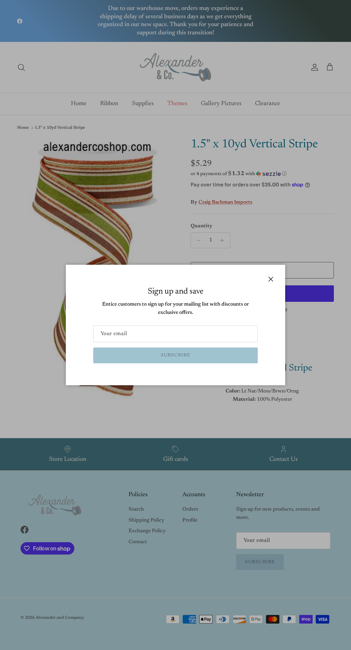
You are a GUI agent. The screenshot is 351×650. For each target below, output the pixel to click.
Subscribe (175, 355)
